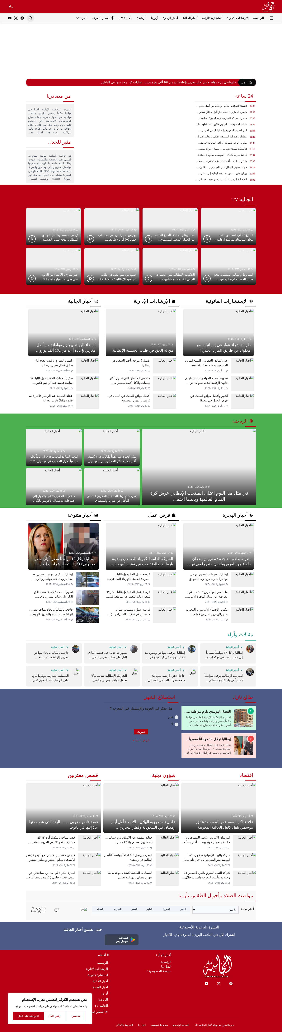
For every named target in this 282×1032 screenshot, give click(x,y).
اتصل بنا (166, 966)
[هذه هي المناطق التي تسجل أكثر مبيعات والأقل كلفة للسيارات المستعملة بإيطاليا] (141, 383)
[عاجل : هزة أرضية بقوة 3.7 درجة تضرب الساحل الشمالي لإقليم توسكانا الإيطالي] (170, 676)
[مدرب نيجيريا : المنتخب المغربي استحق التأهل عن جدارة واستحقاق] (112, 486)
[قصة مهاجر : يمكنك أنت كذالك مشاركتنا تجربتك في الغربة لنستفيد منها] (63, 843)
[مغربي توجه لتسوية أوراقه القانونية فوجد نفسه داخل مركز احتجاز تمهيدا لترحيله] (225, 144)
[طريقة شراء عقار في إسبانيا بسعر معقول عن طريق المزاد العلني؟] (218, 332)
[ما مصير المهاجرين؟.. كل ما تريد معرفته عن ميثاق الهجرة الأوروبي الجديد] (218, 597)
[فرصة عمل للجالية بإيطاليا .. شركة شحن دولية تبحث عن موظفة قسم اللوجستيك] (141, 597)
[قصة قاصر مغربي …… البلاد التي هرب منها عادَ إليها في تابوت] (63, 808)
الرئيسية (166, 962)
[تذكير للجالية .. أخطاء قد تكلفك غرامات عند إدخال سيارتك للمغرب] (225, 162)
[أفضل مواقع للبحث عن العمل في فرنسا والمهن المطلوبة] (141, 401)
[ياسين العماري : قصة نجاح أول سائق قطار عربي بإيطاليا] (225, 113)
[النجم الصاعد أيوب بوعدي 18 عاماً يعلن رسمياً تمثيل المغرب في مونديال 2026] (54, 447)
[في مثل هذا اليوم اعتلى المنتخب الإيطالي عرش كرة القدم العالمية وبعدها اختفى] (199, 467)
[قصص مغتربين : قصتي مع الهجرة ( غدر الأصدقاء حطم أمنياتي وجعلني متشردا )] (63, 860)
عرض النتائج (141, 740)
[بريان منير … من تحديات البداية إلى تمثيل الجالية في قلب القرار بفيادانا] (225, 174)
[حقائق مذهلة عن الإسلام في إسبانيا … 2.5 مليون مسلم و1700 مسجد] (141, 843)
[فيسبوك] (22, 18)
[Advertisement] (141, 49)
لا (172, 724)
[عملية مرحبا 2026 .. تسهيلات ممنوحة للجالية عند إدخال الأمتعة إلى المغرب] (225, 156)
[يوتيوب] (10, 18)
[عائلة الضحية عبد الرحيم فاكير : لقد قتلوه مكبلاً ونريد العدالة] (225, 125)
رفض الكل (54, 1016)
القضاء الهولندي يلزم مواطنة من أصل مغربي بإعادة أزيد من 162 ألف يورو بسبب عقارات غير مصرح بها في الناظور (172, 82)
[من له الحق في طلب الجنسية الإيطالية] (141, 332)
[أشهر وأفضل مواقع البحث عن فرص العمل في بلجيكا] (218, 401)
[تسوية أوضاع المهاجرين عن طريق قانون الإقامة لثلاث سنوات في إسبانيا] (218, 383)
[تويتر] (16, 18)
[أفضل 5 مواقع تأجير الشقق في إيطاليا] (141, 366)
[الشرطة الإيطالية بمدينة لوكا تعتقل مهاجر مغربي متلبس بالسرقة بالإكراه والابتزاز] (112, 676)
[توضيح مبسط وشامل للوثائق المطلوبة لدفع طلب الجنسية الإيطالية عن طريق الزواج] (53, 226)
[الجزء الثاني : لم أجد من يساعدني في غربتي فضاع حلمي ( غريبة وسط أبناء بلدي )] (63, 878)
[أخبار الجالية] (268, 6)
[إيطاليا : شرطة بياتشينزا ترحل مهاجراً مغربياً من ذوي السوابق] (218, 579)
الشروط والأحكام (124, 1025)
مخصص (76, 1016)
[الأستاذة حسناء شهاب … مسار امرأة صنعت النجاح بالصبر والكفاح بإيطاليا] (225, 150)
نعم (170, 717)
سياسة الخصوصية (159, 1025)
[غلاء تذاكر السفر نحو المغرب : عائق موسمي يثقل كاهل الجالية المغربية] (218, 808)
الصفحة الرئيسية (181, 1025)
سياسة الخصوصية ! (159, 971)
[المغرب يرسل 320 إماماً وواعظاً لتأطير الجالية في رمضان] (141, 860)
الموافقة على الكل (28, 1016)
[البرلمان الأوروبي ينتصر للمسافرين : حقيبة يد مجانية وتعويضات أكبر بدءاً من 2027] (218, 843)
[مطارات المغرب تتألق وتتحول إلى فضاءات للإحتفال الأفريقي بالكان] (54, 486)
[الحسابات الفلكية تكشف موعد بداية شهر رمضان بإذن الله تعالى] (141, 878)
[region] (50, 1008)
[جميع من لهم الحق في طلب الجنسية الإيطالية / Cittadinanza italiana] (111, 266)
